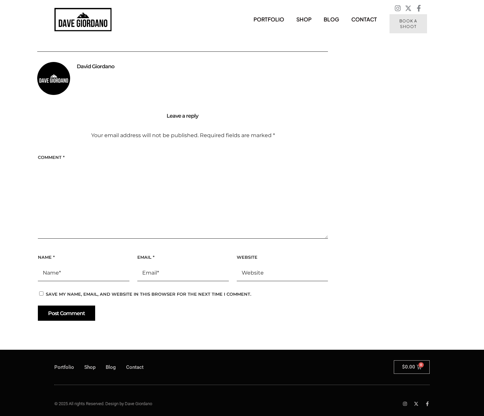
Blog (331, 19)
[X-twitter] (408, 8)
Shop (303, 19)
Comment (51, 157)
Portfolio (269, 19)
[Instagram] (397, 8)
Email (145, 257)
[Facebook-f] (419, 8)
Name (46, 257)
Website (247, 257)
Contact (364, 19)
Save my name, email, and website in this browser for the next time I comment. (148, 294)
